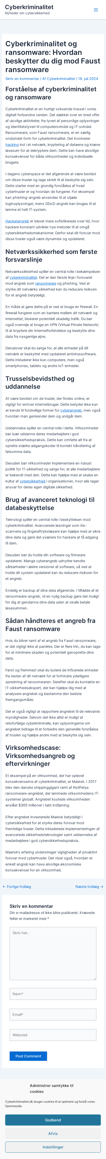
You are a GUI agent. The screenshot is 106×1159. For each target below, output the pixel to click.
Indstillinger (53, 1147)
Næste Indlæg (89, 887)
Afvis (53, 1133)
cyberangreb (71, 410)
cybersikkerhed (32, 481)
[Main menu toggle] (96, 10)
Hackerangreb (17, 221)
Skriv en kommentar (22, 79)
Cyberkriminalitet (29, 7)
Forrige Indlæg (16, 887)
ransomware (45, 283)
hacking (12, 144)
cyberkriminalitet (23, 277)
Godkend (53, 1120)
